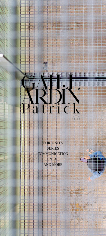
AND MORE (53, 164)
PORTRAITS (53, 143)
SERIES (53, 148)
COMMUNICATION (53, 154)
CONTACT (53, 159)
